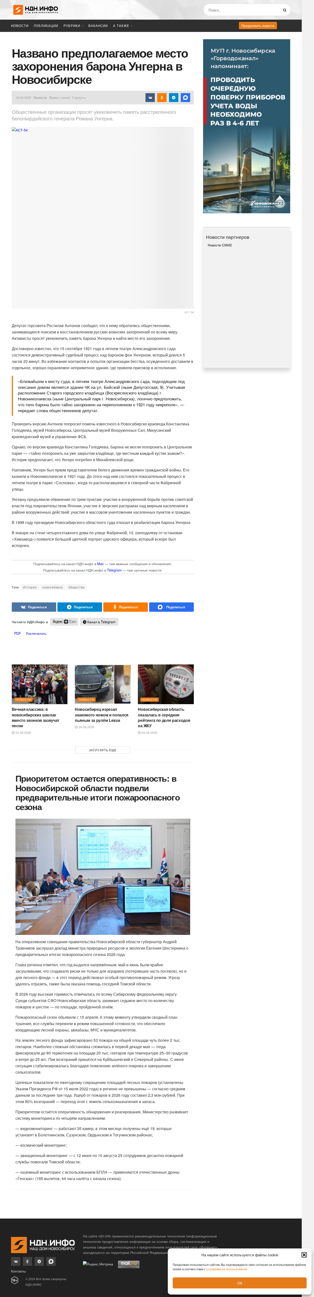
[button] (304, 1254)
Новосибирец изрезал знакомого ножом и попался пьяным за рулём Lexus (101, 714)
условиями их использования (226, 1269)
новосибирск (52, 587)
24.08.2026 (22, 732)
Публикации (46, 25)
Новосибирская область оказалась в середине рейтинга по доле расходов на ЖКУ (164, 717)
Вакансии (98, 25)
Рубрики (72, 25)
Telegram (114, 570)
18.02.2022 (23, 97)
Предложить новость (258, 25)
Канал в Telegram (101, 621)
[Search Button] (286, 10)
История (30, 587)
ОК (239, 1282)
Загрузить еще (103, 750)
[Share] (34, 607)
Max (100, 563)
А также (121, 25)
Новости (19, 25)
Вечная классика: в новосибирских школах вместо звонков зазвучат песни (36, 717)
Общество (76, 587)
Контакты (18, 1271)
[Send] (171, 607)
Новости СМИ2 (220, 244)
